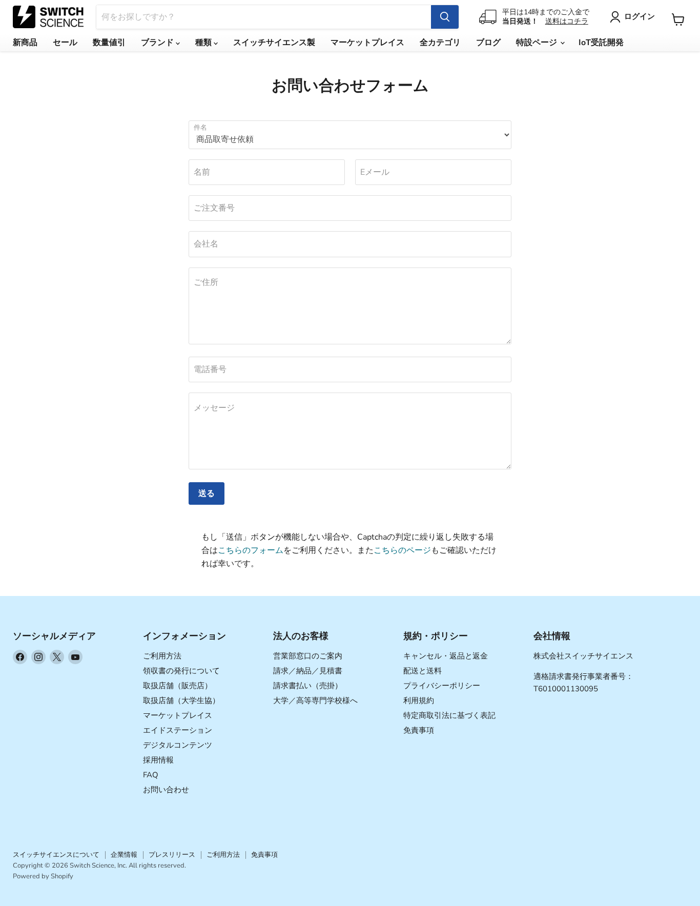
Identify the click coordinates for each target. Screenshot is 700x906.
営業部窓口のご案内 (307, 656)
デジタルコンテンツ (177, 745)
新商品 (25, 42)
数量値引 (109, 42)
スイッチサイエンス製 (274, 42)
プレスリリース (172, 854)
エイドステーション (177, 730)
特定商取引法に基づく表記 (449, 715)
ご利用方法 (162, 656)
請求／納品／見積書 (307, 671)
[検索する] (445, 17)
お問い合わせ (166, 790)
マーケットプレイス (367, 42)
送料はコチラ (566, 21)
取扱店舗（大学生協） (181, 700)
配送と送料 (422, 671)
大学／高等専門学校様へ (315, 700)
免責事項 (418, 730)
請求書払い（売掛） (307, 686)
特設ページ (537, 42)
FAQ (150, 775)
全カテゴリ (440, 42)
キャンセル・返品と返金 (445, 656)
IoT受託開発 (601, 42)
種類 (204, 42)
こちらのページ (402, 550)
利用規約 (418, 700)
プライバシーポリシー (441, 686)
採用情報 (158, 760)
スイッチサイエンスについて (56, 854)
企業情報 (124, 854)
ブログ (488, 42)
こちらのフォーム (250, 550)
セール (65, 42)
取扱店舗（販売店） (177, 686)
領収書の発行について (181, 671)
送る (206, 493)
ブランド (158, 42)
